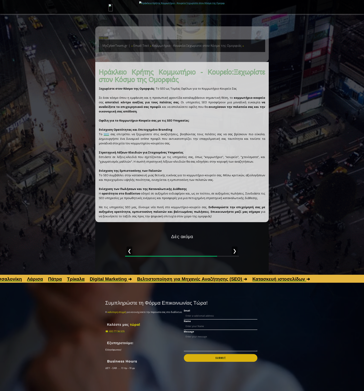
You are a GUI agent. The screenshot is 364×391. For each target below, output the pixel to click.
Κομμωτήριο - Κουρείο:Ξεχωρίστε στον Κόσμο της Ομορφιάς (196, 45)
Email (187, 310)
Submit (220, 357)
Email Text (140, 45)
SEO (106, 134)
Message (189, 331)
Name (187, 321)
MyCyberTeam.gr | (116, 45)
